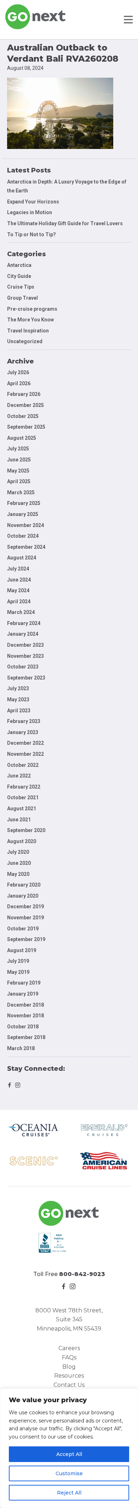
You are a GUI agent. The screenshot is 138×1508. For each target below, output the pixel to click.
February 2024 (23, 623)
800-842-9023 (82, 1274)
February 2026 (23, 394)
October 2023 (23, 667)
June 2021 (19, 819)
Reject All (69, 1492)
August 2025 (21, 438)
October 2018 (23, 1026)
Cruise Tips (20, 287)
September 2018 (26, 1037)
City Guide (19, 276)
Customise (69, 1473)
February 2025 (23, 503)
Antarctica (19, 265)
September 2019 (26, 939)
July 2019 (18, 961)
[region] (69, 1448)
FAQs (69, 1357)
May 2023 (18, 699)
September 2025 (26, 427)
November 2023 (25, 656)
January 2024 (22, 634)
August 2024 (21, 558)
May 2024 (18, 590)
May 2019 (18, 972)
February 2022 (23, 787)
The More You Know (30, 319)
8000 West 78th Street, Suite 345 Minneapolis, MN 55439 (69, 1319)
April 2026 (18, 383)
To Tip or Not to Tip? (32, 234)
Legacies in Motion (29, 212)
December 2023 (25, 645)
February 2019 (23, 983)
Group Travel (22, 298)
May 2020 (18, 874)
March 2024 (21, 612)
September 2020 (26, 830)
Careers (69, 1348)
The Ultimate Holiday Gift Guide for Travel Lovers (65, 223)
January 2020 (22, 896)
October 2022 (23, 765)
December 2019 (25, 906)
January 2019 (22, 994)
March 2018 (21, 1048)
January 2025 (22, 514)
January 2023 (22, 732)
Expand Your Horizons (33, 202)
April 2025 (18, 481)
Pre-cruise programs (32, 309)
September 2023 (26, 678)
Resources (69, 1375)
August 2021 (21, 808)
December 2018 (25, 1005)
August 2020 (21, 841)
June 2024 (19, 580)
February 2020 (23, 885)
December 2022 (25, 743)
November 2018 (25, 1015)
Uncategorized (24, 341)
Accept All (69, 1454)
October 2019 (23, 928)
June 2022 (19, 776)
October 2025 (23, 416)
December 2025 (25, 405)
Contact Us (69, 1385)
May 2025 (18, 471)
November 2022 (25, 754)
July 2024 (18, 569)
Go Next (36, 16)
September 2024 (26, 547)
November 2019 (25, 917)
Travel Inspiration (28, 331)
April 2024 (18, 601)
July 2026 (18, 372)
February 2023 (23, 721)
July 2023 (18, 688)
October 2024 (23, 536)
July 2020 (18, 852)
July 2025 (18, 448)
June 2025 (19, 460)
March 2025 (21, 492)
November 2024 (25, 525)
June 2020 (19, 863)
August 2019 (21, 950)
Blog (69, 1366)
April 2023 (18, 710)
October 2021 (23, 797)
